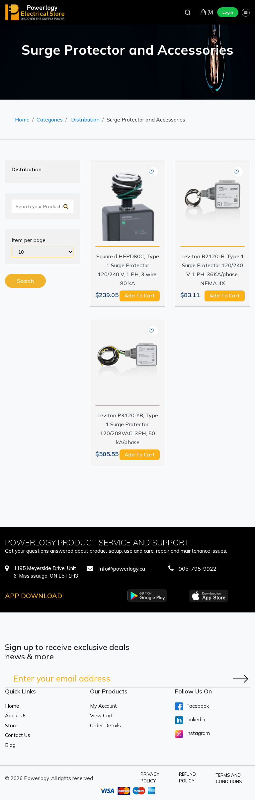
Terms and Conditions (229, 778)
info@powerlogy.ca (121, 568)
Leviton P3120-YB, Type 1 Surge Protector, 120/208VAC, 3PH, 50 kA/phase (127, 428)
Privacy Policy (149, 777)
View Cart (101, 715)
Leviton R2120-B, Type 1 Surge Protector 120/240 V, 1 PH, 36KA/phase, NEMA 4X (212, 269)
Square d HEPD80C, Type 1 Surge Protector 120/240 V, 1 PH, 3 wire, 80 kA (127, 269)
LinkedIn (195, 719)
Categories (50, 119)
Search (25, 281)
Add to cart (140, 295)
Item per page (28, 240)
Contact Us (17, 735)
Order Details (105, 725)
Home (22, 119)
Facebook (197, 706)
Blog (10, 745)
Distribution (85, 119)
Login (227, 12)
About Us (16, 715)
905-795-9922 (197, 568)
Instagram (198, 733)
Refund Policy (187, 777)
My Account (103, 706)
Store (11, 725)
